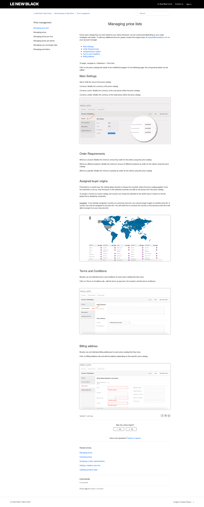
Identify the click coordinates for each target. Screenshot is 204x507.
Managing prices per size (43, 36)
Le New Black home (164, 4)
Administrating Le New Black (64, 13)
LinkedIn (169, 415)
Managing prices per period (44, 40)
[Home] (24, 5)
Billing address (88, 56)
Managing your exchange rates (45, 45)
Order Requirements (91, 49)
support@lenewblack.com (158, 37)
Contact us (179, 4)
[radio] (119, 429)
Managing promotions (42, 49)
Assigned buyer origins (92, 51)
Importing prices (86, 457)
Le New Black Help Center (42, 13)
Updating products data (88, 469)
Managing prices (40, 32)
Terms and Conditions (91, 54)
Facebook (162, 415)
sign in (87, 488)
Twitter (165, 415)
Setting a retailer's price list (90, 465)
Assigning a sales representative (92, 461)
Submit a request (134, 438)
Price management (83, 13)
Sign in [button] (188, 4)
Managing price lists (41, 28)
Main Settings (88, 46)
